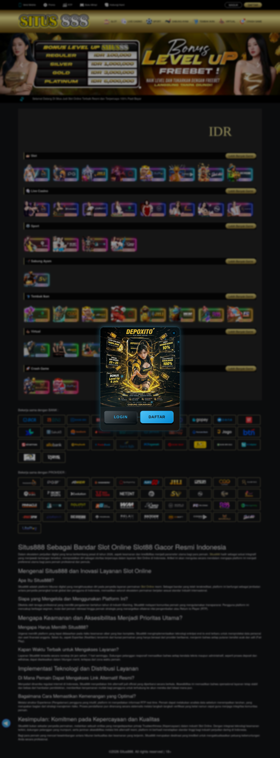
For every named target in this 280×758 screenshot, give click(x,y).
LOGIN (121, 417)
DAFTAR (157, 417)
